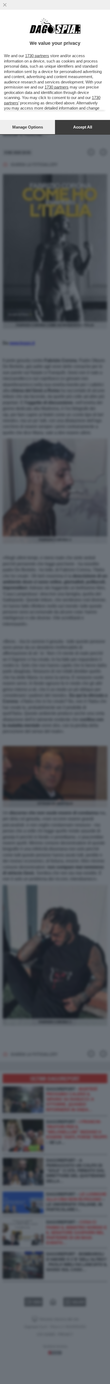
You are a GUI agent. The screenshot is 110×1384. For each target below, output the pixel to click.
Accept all (82, 127)
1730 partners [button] (37, 55)
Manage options (27, 127)
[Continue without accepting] (5, 5)
